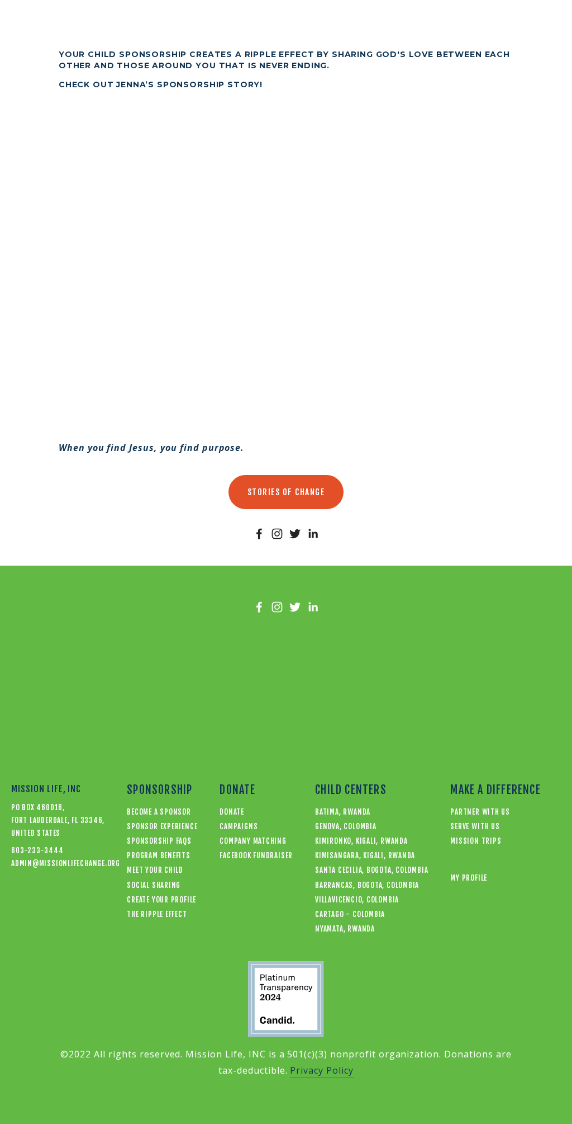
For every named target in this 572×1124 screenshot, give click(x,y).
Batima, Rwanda (342, 811)
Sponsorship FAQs (159, 840)
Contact (414, 24)
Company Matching (253, 840)
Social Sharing (153, 885)
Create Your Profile (161, 899)
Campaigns (239, 826)
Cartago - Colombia (350, 914)
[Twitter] (295, 533)
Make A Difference (337, 24)
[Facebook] (259, 533)
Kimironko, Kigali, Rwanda (361, 840)
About (266, 24)
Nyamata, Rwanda (345, 928)
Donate (27, 24)
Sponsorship (88, 24)
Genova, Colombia (345, 826)
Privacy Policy (321, 1070)
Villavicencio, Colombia (357, 899)
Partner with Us (480, 811)
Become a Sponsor (158, 811)
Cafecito (218, 24)
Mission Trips (475, 840)
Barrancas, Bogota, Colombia (367, 885)
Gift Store (157, 24)
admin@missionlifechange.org (47, 863)
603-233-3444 (37, 850)
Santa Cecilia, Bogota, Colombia (371, 870)
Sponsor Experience (162, 826)
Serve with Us (474, 826)
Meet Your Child (155, 870)
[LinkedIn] (312, 533)
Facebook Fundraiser (256, 855)
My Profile (541, 24)
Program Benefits (158, 855)
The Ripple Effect (157, 914)
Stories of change (286, 492)
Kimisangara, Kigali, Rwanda (365, 855)
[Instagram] (277, 533)
